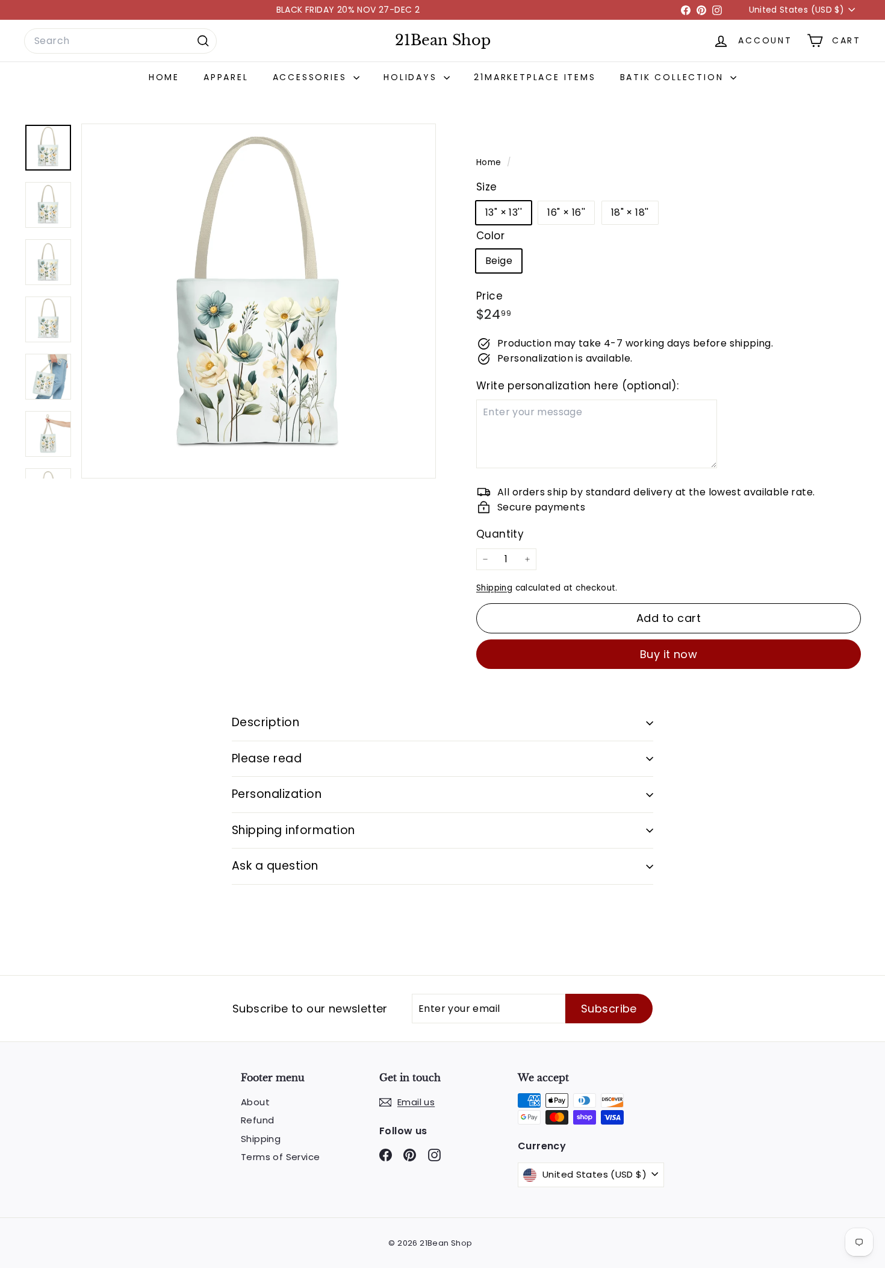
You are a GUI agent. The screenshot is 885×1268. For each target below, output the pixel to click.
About (255, 1102)
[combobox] (120, 41)
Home (164, 77)
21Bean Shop (443, 40)
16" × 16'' (566, 212)
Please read (267, 758)
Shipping (494, 588)
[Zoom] (258, 301)
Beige (498, 261)
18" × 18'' (630, 212)
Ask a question (275, 866)
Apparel (226, 77)
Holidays (412, 77)
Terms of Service (280, 1156)
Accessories (312, 77)
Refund (257, 1120)
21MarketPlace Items (534, 77)
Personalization (276, 794)
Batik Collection (674, 77)
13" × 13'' (503, 212)
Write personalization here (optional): (577, 385)
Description (265, 722)
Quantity (500, 534)
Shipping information (293, 830)
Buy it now (669, 654)
